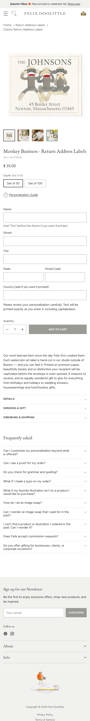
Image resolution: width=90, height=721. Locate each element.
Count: (13, 175)
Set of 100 (35, 183)
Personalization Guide (23, 195)
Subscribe (76, 612)
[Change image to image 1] (9, 135)
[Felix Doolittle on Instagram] (12, 634)
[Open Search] (14, 13)
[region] (45, 4)
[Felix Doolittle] (45, 13)
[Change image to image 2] (23, 135)
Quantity (8, 320)
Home (7, 25)
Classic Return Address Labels (23, 29)
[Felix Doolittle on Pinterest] (5, 634)
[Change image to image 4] (52, 135)
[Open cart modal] (83, 13)
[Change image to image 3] (38, 135)
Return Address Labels (30, 25)
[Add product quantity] (22, 329)
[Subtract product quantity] (7, 329)
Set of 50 (13, 183)
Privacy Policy (45, 714)
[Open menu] (5, 13)
